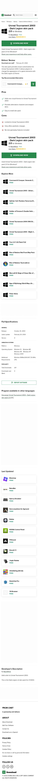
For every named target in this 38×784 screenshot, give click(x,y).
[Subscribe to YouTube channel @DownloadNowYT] (11, 766)
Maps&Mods (7, 672)
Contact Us (5, 729)
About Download (7, 722)
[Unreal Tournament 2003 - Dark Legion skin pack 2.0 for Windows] (4, 31)
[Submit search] (13, 15)
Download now (20, 43)
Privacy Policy (6, 742)
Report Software (20, 382)
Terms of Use (6, 746)
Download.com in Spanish (10, 732)
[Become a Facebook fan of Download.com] (3, 766)
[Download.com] (6, 15)
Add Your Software (8, 725)
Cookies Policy (6, 749)
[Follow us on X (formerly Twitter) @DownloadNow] (7, 766)
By (13, 35)
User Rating (12, 37)
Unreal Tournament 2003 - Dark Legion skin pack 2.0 (22, 28)
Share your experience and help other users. (17, 54)
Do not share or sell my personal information (15, 753)
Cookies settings (7, 756)
